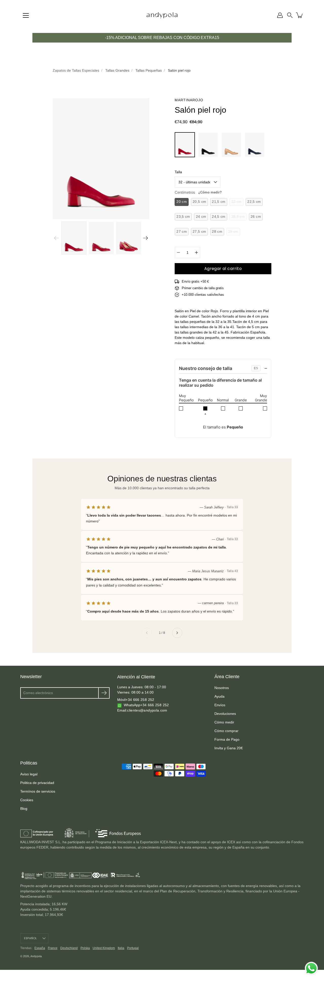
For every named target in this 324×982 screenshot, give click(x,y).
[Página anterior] (147, 633)
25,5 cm (238, 217)
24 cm (201, 217)
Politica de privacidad (37, 783)
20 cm (181, 202)
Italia (121, 948)
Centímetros (198, 192)
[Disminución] (178, 252)
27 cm (181, 231)
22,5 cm (254, 202)
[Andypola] (162, 15)
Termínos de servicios (37, 791)
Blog (23, 809)
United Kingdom (104, 948)
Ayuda (219, 696)
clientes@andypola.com (147, 710)
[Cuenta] (280, 15)
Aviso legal (28, 774)
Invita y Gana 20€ (228, 748)
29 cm (233, 231)
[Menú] (25, 15)
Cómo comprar (226, 731)
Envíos (219, 705)
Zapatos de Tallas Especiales (76, 70)
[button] (290, 15)
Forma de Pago (226, 739)
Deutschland (69, 948)
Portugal (133, 948)
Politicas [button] (28, 762)
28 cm (217, 231)
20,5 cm (199, 202)
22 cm (236, 202)
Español (30, 938)
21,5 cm (218, 202)
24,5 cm (218, 217)
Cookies (26, 800)
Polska (85, 948)
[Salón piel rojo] (185, 144)
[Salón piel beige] (231, 144)
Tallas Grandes (117, 70)
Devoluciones (225, 714)
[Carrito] (300, 15)
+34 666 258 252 (140, 700)
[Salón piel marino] (255, 144)
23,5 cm (183, 217)
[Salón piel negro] (208, 144)
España (39, 948)
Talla (178, 172)
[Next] (145, 238)
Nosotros (221, 688)
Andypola (36, 956)
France (52, 948)
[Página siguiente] (177, 633)
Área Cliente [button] (226, 676)
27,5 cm (199, 231)
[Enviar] (104, 693)
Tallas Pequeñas (148, 70)
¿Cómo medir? (210, 192)
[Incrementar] (196, 252)
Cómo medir (224, 722)
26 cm (256, 217)
